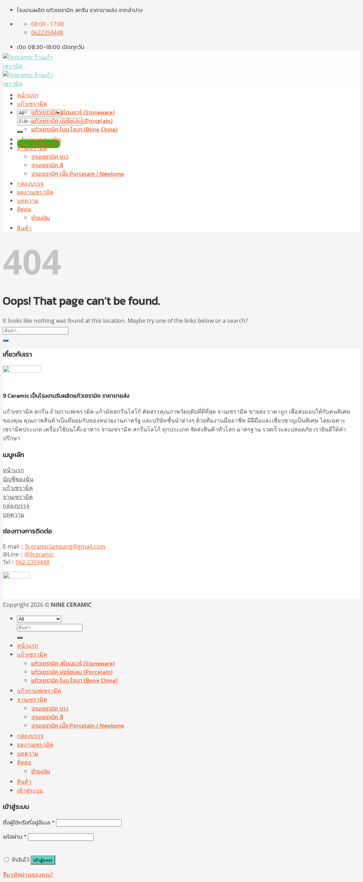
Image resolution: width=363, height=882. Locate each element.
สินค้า (24, 228)
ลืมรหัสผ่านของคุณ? (28, 874)
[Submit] (20, 132)
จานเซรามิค (32, 148)
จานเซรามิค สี (47, 165)
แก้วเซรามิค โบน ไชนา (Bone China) (74, 129)
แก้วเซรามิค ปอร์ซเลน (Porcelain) (71, 120)
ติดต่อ (24, 209)
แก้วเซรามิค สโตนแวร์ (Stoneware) (73, 112)
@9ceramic (39, 554)
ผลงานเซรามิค (35, 192)
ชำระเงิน (40, 217)
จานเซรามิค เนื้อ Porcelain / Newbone (77, 173)
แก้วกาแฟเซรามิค (39, 139)
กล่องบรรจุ (30, 183)
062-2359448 (32, 562)
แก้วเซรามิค (32, 104)
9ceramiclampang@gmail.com (65, 546)
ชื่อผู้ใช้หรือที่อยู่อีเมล (29, 822)
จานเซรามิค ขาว (49, 156)
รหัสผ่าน (15, 836)
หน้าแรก (27, 95)
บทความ (28, 201)
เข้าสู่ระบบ (42, 860)
